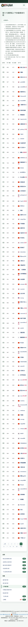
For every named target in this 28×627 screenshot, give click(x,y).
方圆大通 (22, 467)
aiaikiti (22, 328)
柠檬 (21, 533)
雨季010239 (23, 214)
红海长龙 (22, 370)
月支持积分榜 (6, 568)
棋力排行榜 (5, 583)
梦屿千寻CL (23, 302)
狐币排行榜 (5, 580)
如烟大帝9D (23, 528)
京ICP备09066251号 (5, 614)
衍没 (21, 509)
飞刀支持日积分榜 (7, 571)
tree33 (22, 523)
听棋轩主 (22, 458)
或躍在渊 (22, 124)
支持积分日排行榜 (7, 562)
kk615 (21, 433)
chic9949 (22, 87)
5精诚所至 (22, 265)
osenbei (22, 289)
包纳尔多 (22, 233)
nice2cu (22, 400)
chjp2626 (22, 423)
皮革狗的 (22, 514)
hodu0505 (23, 100)
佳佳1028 (22, 77)
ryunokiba (23, 322)
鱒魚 (21, 152)
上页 (5, 544)
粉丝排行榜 (5, 593)
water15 (22, 366)
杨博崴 (22, 499)
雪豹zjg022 (23, 476)
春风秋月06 (23, 186)
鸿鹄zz (22, 308)
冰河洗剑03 (23, 191)
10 (16, 546)
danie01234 (23, 351)
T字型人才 (22, 538)
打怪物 (22, 357)
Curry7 (22, 519)
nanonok (22, 313)
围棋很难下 (23, 162)
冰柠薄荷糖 (23, 273)
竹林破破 (22, 223)
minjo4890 (23, 480)
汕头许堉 (22, 293)
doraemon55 (23, 404)
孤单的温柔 (23, 110)
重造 (21, 210)
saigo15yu (23, 219)
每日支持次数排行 (7, 565)
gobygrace (23, 195)
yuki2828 (22, 82)
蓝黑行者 (22, 228)
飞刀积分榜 (5, 596)
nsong (22, 298)
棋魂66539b (23, 347)
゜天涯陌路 (23, 269)
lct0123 (22, 138)
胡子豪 (22, 448)
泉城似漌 (22, 182)
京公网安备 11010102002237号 (20, 614)
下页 (21, 546)
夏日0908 (22, 390)
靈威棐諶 (22, 337)
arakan (22, 242)
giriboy (22, 129)
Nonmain (22, 504)
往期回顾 (5, 20)
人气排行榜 (5, 586)
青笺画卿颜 (23, 462)
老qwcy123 (23, 256)
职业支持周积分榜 (7, 558)
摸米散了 (22, 247)
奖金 (24, 586)
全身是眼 (22, 279)
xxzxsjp (22, 419)
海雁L (21, 72)
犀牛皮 (22, 385)
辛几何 (22, 342)
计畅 (21, 453)
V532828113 (23, 443)
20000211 (22, 157)
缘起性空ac (23, 91)
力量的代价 (23, 104)
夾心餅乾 (22, 177)
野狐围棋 (6, 5)
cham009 (22, 438)
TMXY (21, 134)
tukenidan (23, 252)
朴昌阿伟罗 (23, 143)
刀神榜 (4, 599)
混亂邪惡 (22, 332)
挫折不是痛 (23, 318)
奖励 (24, 558)
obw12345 (23, 488)
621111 (22, 168)
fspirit (21, 201)
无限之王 (22, 260)
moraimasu (23, 471)
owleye (22, 428)
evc (21, 379)
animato (22, 284)
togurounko (23, 119)
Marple (22, 484)
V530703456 (23, 361)
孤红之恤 (22, 67)
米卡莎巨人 (23, 172)
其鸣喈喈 (22, 494)
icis (21, 395)
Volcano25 (23, 96)
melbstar (22, 410)
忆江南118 (22, 147)
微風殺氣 (22, 114)
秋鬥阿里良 (23, 375)
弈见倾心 (22, 237)
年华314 (22, 206)
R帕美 (21, 415)
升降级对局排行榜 (7, 589)
